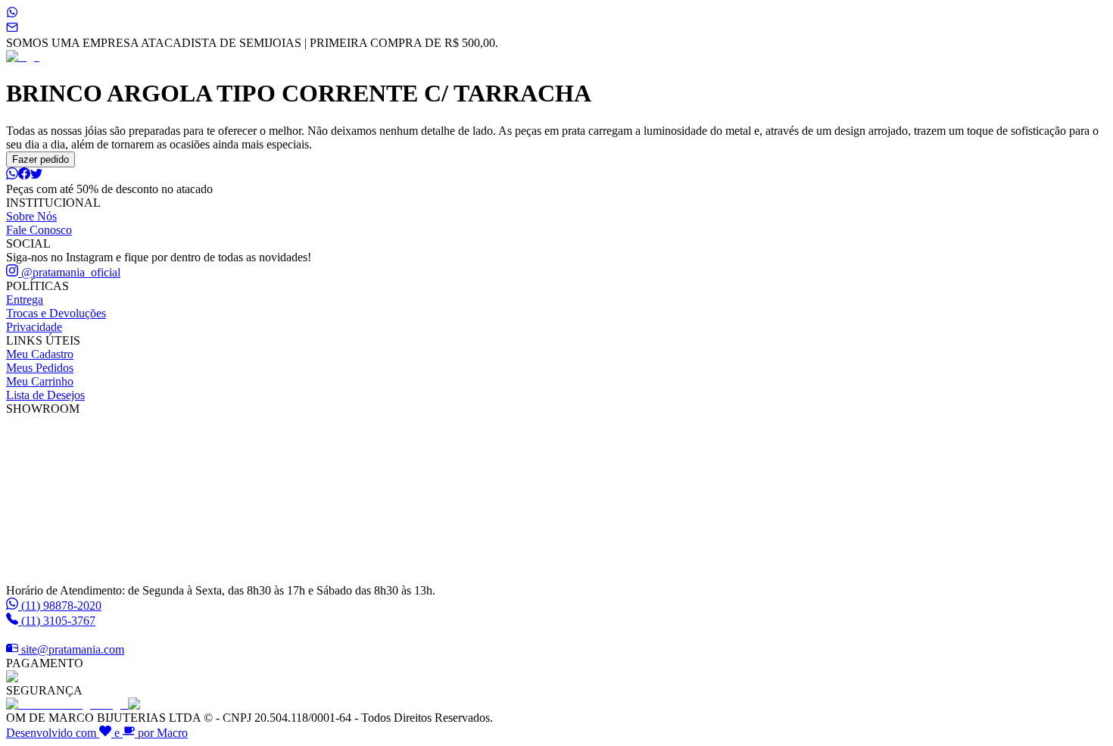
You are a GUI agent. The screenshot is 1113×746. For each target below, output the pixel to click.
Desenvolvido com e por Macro (97, 732)
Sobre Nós (31, 216)
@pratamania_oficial (69, 272)
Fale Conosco (39, 229)
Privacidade (34, 326)
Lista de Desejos (45, 395)
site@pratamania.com (72, 649)
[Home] (22, 56)
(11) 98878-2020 (61, 605)
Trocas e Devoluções (56, 313)
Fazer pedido (40, 159)
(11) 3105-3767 (58, 620)
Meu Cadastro (39, 354)
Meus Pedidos (39, 367)
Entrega (24, 299)
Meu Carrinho (39, 381)
